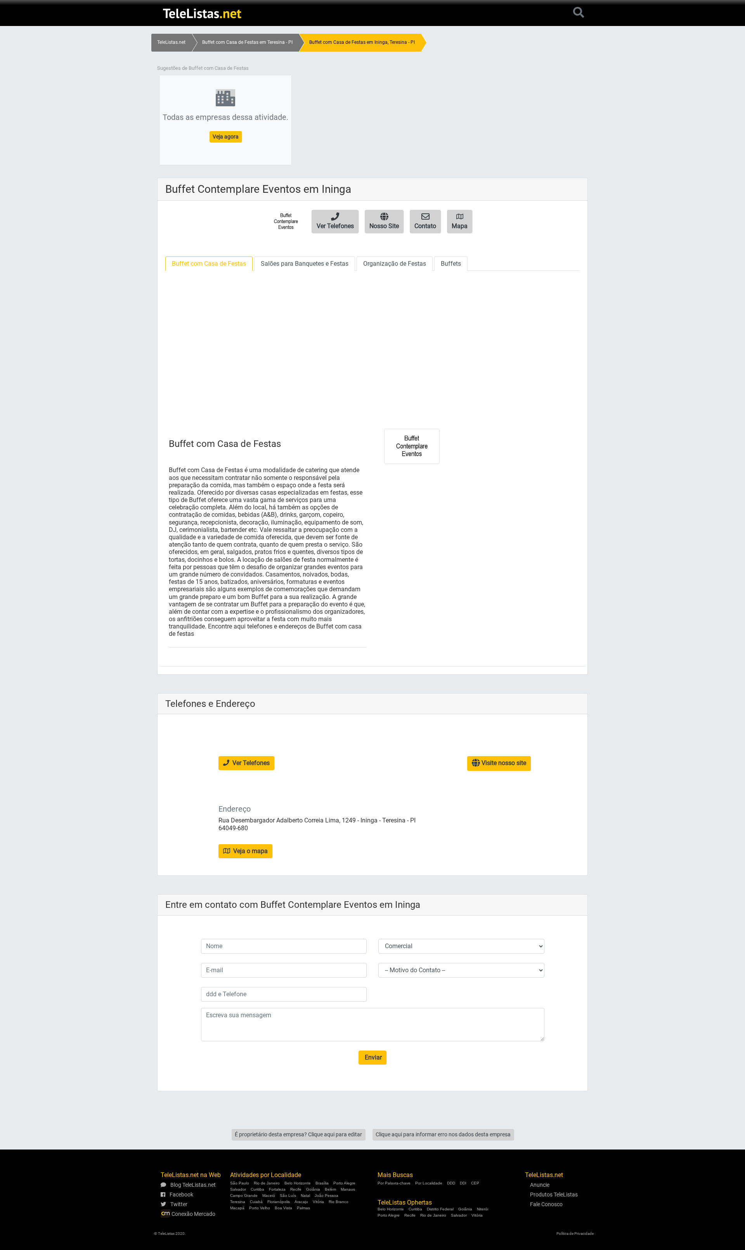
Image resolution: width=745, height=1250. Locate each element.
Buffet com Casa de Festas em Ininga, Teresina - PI (362, 42)
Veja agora (226, 136)
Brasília (322, 1183)
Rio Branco (338, 1202)
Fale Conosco (546, 1204)
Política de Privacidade (575, 1233)
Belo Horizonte (297, 1183)
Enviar (372, 1057)
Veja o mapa (250, 851)
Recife (295, 1189)
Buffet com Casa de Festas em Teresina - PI (247, 42)
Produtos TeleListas (554, 1194)
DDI (463, 1183)
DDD (451, 1183)
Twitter (178, 1204)
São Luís (288, 1195)
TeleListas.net (171, 42)
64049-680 (233, 828)
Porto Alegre (344, 1183)
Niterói (482, 1209)
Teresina (237, 1202)
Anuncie (539, 1185)
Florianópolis (278, 1202)
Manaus (348, 1189)
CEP (475, 1183)
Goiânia (313, 1189)
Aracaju (301, 1202)
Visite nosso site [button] (503, 763)
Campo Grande (244, 1195)
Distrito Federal (440, 1209)
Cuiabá (256, 1202)
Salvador (238, 1189)
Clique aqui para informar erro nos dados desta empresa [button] (443, 1134)
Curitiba (257, 1189)
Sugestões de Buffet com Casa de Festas (203, 68)
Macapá (237, 1208)
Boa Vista (283, 1208)
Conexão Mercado (192, 1214)
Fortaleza (277, 1189)
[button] (335, 221)
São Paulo (239, 1183)
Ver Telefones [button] (250, 763)
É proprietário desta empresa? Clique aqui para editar (298, 1134)
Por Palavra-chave (394, 1183)
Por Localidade (428, 1183)
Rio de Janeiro (267, 1183)
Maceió (268, 1195)
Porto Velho (259, 1208)
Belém (330, 1189)
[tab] (209, 263)
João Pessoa (326, 1195)
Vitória (318, 1202)
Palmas (303, 1208)
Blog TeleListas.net (192, 1185)
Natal (305, 1195)
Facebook (180, 1194)
